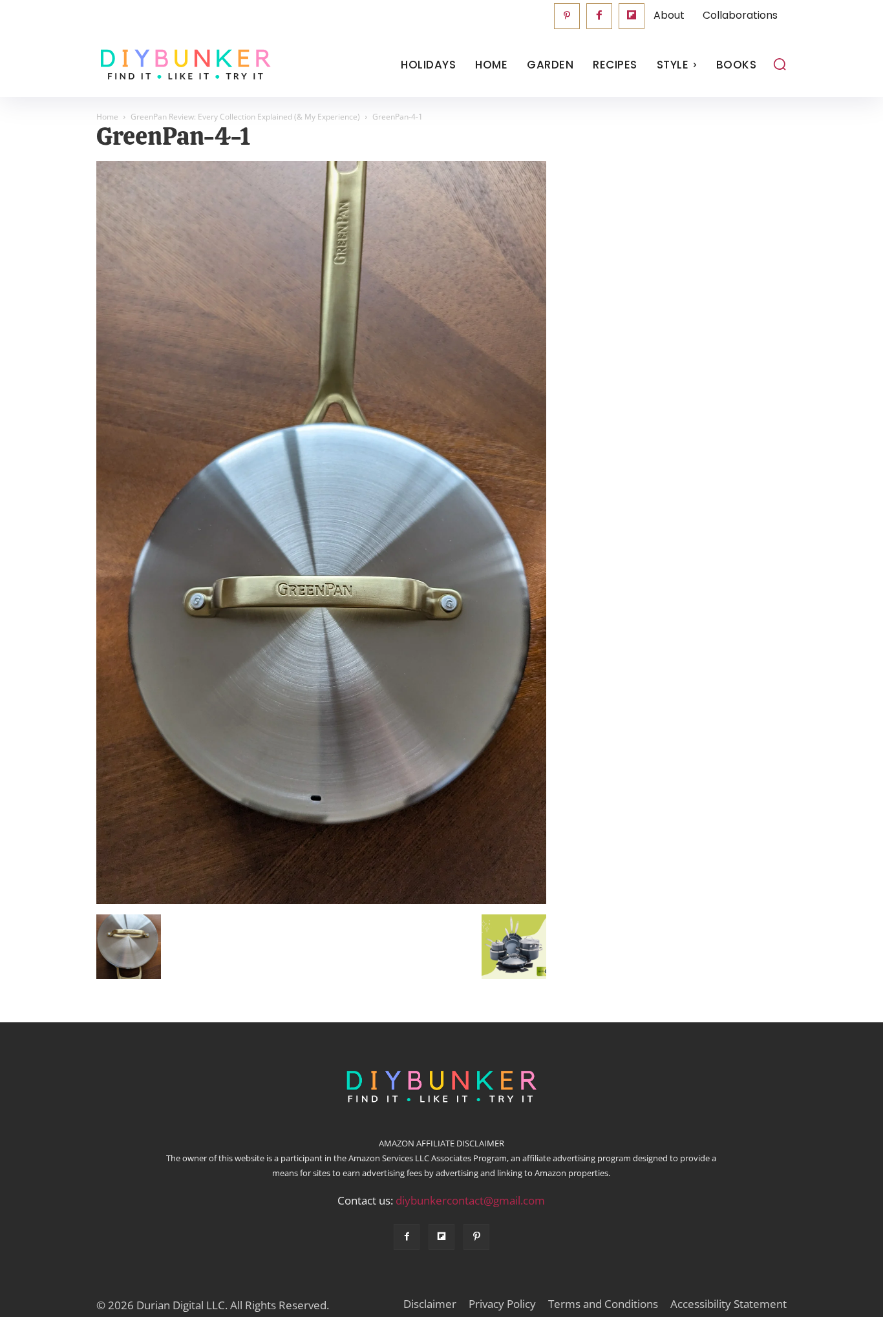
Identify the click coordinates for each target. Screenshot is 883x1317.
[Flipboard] (631, 16)
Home (107, 116)
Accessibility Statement (728, 1304)
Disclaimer (429, 1304)
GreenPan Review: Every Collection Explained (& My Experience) (245, 116)
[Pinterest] (567, 16)
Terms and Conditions (603, 1304)
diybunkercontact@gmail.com (470, 1200)
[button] (779, 64)
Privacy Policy (502, 1304)
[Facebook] (599, 16)
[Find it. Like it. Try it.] (182, 65)
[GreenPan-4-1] (321, 900)
